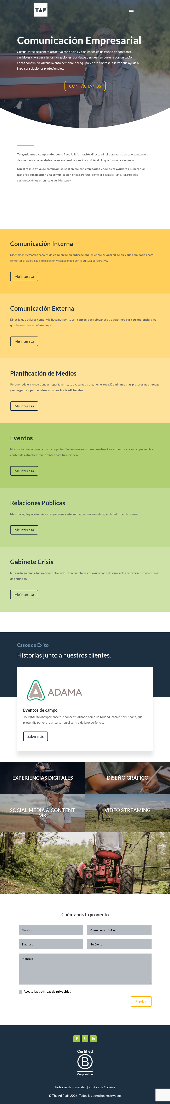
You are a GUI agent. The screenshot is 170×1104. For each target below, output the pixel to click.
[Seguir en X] (85, 1038)
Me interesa (24, 276)
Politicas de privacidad (70, 1087)
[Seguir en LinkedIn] (93, 1038)
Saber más (35, 736)
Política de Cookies (102, 1087)
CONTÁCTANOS (85, 86)
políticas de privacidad (55, 991)
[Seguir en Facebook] (76, 1038)
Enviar (141, 1001)
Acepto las (47, 991)
